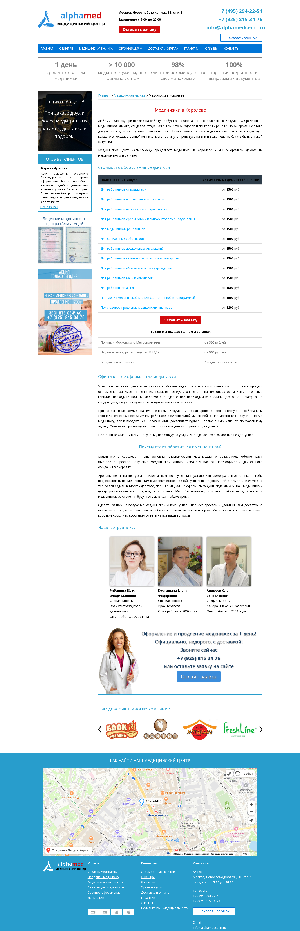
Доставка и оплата (163, 48)
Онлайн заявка (199, 676)
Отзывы (211, 48)
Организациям (130, 48)
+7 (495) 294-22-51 (240, 10)
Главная (47, 48)
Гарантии (191, 48)
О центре (66, 48)
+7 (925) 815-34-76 (240, 19)
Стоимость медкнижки (158, 872)
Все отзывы (49, 207)
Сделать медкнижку (102, 872)
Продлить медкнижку (103, 877)
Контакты (231, 48)
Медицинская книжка (96, 48)
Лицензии (148, 882)
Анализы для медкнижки (106, 887)
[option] (121, 729)
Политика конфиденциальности (165, 908)
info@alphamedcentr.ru (235, 27)
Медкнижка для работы (105, 882)
